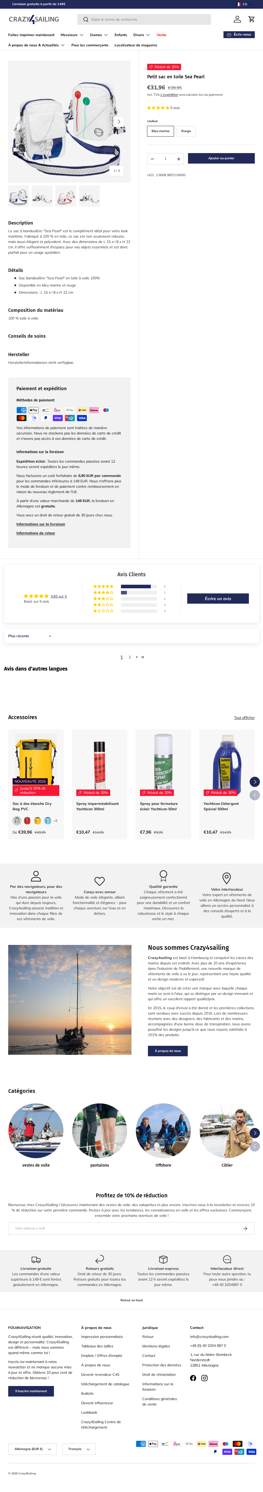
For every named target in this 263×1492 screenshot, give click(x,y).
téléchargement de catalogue (105, 1384)
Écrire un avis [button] (218, 598)
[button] (244, 4)
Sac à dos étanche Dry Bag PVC (32, 806)
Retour (148, 1336)
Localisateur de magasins (136, 45)
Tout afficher (244, 717)
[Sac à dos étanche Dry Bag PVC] (36, 765)
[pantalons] (99, 1130)
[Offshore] (163, 1130)
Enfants (121, 35)
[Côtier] (227, 1130)
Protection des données (161, 1365)
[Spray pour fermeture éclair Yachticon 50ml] (163, 765)
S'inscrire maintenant (31, 1391)
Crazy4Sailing (27, 1473)
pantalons (99, 1165)
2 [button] (130, 657)
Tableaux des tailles (97, 1346)
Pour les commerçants (89, 45)
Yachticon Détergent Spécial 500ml (221, 806)
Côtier (227, 1165)
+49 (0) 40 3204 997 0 (208, 1345)
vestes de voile (36, 1165)
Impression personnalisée (102, 1336)
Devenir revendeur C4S (100, 1374)
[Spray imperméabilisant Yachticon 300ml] (99, 765)
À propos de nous (168, 1051)
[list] (69, 121)
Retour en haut (131, 1300)
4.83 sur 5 (59, 596)
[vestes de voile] (35, 1130)
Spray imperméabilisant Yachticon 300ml (97, 806)
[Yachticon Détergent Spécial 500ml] (227, 765)
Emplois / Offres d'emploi (101, 1355)
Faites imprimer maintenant (31, 35)
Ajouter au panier (221, 158)
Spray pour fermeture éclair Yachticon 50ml (159, 806)
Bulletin (87, 1393)
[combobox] (144, 19)
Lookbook (89, 1412)
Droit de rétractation (159, 1374)
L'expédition (169, 95)
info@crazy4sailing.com (209, 1336)
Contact (148, 1355)
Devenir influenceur (97, 1403)
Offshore (163, 1165)
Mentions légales (156, 1346)
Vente (161, 35)
